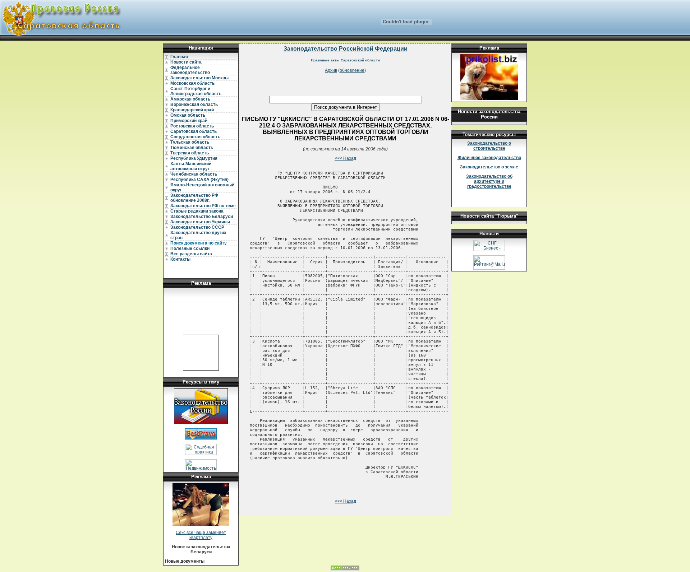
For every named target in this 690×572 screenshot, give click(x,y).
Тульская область (189, 142)
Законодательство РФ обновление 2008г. (194, 198)
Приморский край (188, 120)
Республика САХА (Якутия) (199, 179)
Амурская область (190, 99)
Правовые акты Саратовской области (345, 60)
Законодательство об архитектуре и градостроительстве (489, 181)
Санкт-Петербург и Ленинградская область (195, 91)
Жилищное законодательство (489, 157)
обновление (352, 70)
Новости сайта (186, 62)
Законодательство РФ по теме (203, 205)
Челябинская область (193, 174)
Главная (179, 56)
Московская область (192, 83)
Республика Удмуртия (193, 158)
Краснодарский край (192, 109)
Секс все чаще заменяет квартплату (201, 535)
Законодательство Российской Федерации (346, 49)
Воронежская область (194, 104)
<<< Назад (345, 158)
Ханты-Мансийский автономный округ (190, 166)
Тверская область (189, 152)
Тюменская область (191, 147)
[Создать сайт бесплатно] (345, 569)
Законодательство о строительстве (489, 146)
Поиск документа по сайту (198, 243)
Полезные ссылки (190, 248)
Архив (331, 70)
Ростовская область (192, 126)
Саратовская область (193, 131)
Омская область (187, 115)
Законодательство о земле (489, 166)
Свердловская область (195, 136)
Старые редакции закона (197, 211)
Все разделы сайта (191, 253)
